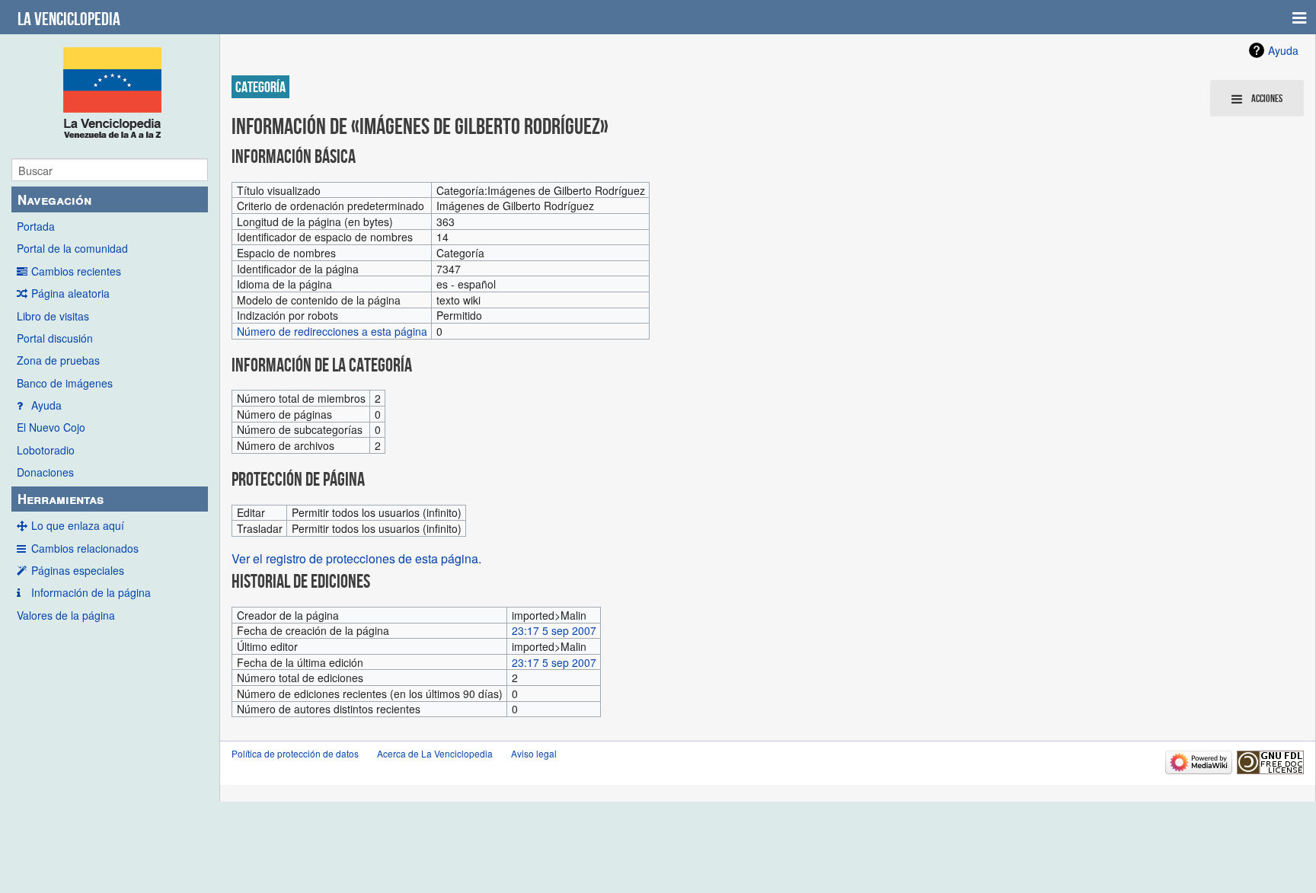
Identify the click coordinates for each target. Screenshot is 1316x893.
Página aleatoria (70, 293)
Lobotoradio (46, 450)
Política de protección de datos (295, 753)
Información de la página (91, 592)
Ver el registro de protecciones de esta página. (356, 558)
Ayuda (46, 405)
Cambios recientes (76, 271)
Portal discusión (55, 338)
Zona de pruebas (58, 360)
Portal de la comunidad (72, 248)
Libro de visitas (53, 316)
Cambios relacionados (85, 548)
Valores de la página (66, 615)
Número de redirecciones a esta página (332, 331)
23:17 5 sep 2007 (554, 630)
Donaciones (45, 472)
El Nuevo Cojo (51, 427)
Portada (36, 226)
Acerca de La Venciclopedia (435, 753)
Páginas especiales (77, 570)
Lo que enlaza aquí (77, 525)
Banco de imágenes (65, 383)
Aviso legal (534, 753)
